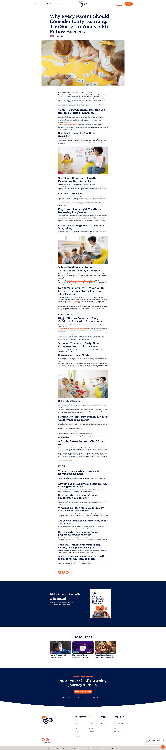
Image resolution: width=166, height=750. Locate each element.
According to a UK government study (67, 124)
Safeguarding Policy (56, 748)
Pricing (116, 721)
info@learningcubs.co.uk (47, 742)
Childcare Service (93, 726)
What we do (91, 723)
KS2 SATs (103, 723)
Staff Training (117, 731)
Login (115, 733)
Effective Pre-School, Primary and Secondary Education (81, 280)
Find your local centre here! (65, 460)
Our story (91, 721)
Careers (91, 728)
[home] (83, 4)
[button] (39, 4)
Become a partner (118, 726)
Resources (91, 731)
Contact (116, 728)
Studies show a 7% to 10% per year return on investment (72, 328)
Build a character (118, 723)
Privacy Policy (86, 748)
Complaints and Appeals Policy (68, 748)
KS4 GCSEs (104, 726)
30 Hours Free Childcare (75, 301)
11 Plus (103, 721)
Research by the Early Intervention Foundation (70, 202)
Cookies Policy (93, 748)
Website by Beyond (101, 748)
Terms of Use (79, 748)
